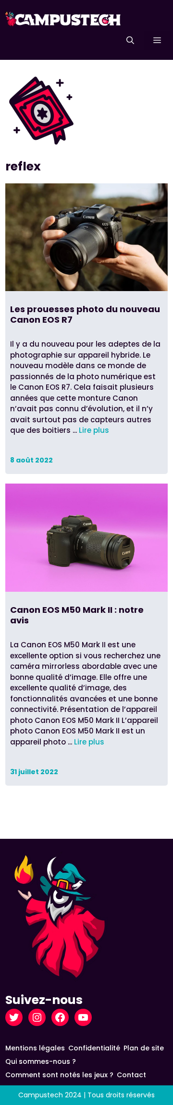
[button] (130, 40)
